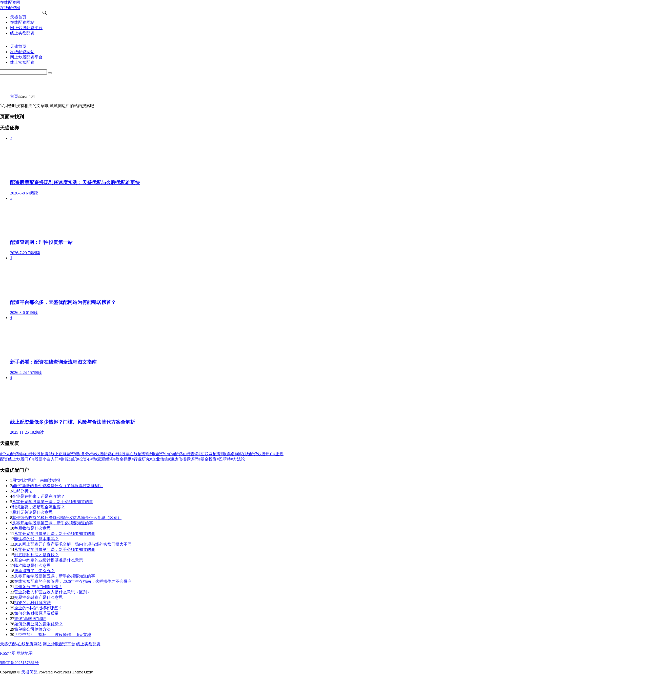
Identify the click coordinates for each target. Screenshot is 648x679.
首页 (14, 96)
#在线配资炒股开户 (256, 454)
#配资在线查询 (185, 454)
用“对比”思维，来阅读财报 (36, 480)
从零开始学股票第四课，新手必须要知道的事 (54, 533)
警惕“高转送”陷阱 (30, 618)
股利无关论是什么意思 (32, 512)
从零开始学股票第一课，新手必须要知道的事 (52, 502)
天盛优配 (29, 672)
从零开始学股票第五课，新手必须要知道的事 (54, 576)
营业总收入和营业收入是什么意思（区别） (52, 592)
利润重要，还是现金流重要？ (38, 507)
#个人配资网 (11, 454)
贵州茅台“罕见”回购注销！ (38, 587)
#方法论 (238, 459)
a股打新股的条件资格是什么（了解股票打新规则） (57, 486)
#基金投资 (207, 459)
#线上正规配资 (62, 454)
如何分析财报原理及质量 (36, 613)
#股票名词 (230, 454)
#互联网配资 (209, 454)
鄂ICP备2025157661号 (19, 663)
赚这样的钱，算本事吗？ (36, 539)
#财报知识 (68, 459)
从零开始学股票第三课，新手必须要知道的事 (52, 523)
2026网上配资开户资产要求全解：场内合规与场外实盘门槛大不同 (73, 544)
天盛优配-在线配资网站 (21, 644)
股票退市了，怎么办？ (34, 571)
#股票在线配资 (132, 454)
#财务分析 (84, 454)
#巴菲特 (224, 459)
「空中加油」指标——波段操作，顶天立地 (52, 634)
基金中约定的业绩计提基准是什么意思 (48, 560)
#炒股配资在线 (106, 454)
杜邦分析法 (22, 491)
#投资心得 (86, 459)
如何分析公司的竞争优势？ (38, 624)
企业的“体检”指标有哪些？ (38, 608)
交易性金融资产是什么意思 (38, 597)
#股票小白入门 (45, 459)
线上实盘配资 (88, 644)
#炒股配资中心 (159, 454)
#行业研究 (141, 459)
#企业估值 (159, 459)
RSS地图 (7, 653)
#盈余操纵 (122, 459)
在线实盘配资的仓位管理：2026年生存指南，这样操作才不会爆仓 (73, 581)
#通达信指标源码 (183, 459)
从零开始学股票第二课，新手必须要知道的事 (54, 549)
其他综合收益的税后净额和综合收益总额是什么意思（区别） (67, 517)
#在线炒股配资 (35, 454)
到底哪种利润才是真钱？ (36, 555)
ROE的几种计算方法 (32, 603)
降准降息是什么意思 (32, 565)
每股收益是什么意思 (32, 528)
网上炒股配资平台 (59, 644)
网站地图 (24, 653)
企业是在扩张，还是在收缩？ (38, 496)
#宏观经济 (104, 459)
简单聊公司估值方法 (32, 629)
